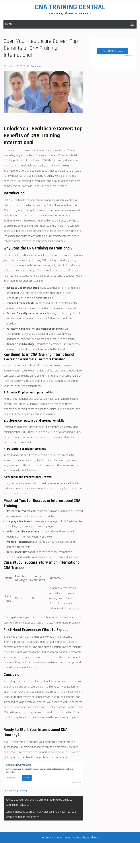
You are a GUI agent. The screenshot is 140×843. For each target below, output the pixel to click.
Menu (8, 24)
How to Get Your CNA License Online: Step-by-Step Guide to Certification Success (38, 802)
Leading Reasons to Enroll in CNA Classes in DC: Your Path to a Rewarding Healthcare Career (41, 814)
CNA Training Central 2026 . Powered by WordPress (70, 837)
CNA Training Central (70, 7)
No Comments (35, 66)
